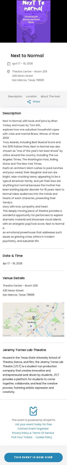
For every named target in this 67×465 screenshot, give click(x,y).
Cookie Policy (44, 437)
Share (36, 101)
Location (31, 96)
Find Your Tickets (21, 437)
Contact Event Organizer (33, 428)
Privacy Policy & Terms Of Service (33, 433)
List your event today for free (33, 424)
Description (15, 96)
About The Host (50, 96)
